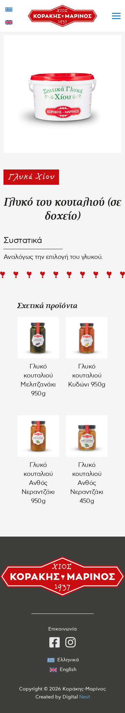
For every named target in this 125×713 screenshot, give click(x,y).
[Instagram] (70, 642)
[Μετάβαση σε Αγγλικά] (9, 22)
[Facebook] (54, 642)
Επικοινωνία (62, 629)
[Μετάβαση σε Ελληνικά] (9, 9)
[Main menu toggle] (116, 15)
